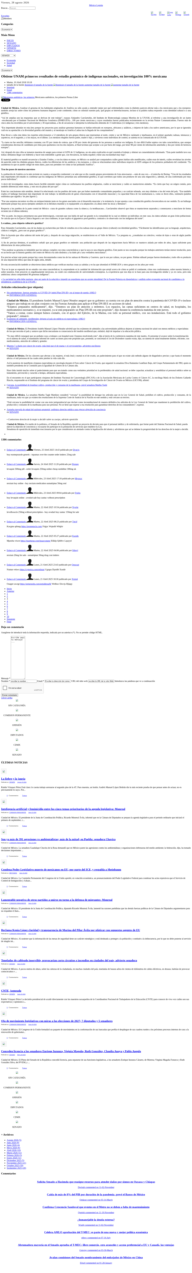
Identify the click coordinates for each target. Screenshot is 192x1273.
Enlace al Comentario (16, 450)
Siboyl (75, 550)
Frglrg (77, 493)
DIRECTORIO (14, 50)
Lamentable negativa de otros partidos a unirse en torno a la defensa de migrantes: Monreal (56, 899)
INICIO (10, 40)
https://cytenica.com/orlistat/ (32, 569)
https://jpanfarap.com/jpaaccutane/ (36, 541)
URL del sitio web (79, 681)
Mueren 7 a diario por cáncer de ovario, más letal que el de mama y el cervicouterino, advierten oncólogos (53, 346)
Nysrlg (75, 507)
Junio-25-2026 (21, 994)
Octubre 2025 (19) (15, 1165)
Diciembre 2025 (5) (15, 1160)
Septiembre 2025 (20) (16, 1168)
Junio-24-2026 (32, 1024)
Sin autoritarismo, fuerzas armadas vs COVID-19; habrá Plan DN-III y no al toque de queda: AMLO (51, 292)
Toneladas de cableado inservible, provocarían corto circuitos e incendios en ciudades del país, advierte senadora (69, 960)
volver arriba (6, 698)
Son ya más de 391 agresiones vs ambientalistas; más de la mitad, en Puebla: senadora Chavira (58, 839)
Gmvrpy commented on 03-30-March (96, 1250)
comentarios (14, 92)
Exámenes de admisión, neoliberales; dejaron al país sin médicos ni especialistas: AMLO (46, 319)
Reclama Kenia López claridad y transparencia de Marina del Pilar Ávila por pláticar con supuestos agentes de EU (70, 930)
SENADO (11, 43)
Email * (40, 681)
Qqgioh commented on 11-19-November (96, 1212)
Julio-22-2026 (32, 812)
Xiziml (75, 579)
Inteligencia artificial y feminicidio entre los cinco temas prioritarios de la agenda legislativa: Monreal (63, 808)
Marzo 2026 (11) (14, 1153)
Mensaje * (5, 678)
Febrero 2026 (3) (14, 1155)
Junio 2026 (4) (13, 1145)
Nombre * (5, 681)
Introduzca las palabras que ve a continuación (135, 681)
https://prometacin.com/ (31, 526)
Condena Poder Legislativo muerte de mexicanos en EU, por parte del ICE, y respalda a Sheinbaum (61, 869)
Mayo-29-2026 (21, 1055)
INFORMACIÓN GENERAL (23, 295)
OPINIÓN (11, 48)
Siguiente (11, 619)
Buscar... (5, 8)
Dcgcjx (76, 450)
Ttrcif (74, 521)
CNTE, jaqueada (11, 990)
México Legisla (96, 5)
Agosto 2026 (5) (14, 1140)
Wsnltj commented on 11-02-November (96, 1225)
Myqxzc (78, 478)
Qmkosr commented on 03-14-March (96, 1200)
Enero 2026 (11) (14, 1158)
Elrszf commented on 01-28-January (96, 1263)
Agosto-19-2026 (21, 782)
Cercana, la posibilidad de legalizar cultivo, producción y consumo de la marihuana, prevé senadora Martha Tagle (57, 385)
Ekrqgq (75, 464)
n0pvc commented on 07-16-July (96, 1238)
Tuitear (24, 795)
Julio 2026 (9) (13, 1142)
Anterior (10, 591)
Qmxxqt (75, 565)
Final (9, 621)
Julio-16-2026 (23, 873)
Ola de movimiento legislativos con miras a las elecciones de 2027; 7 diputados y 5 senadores (57, 1020)
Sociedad (11, 63)
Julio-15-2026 (32, 903)
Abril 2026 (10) (14, 1150)
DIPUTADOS (13, 45)
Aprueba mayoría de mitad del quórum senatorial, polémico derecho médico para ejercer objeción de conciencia (56, 409)
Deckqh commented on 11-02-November (96, 1187)
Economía (11, 60)
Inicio (9, 588)
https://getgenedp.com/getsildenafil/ (35, 584)
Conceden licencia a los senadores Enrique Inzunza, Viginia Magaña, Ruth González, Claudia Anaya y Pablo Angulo (71, 1051)
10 (8, 616)
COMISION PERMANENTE (17, 812)
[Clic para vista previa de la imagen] (18, 97)
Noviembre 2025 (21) (16, 1163)
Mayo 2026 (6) (13, 1148)
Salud (9, 65)
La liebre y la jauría (13, 778)
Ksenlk (75, 536)
